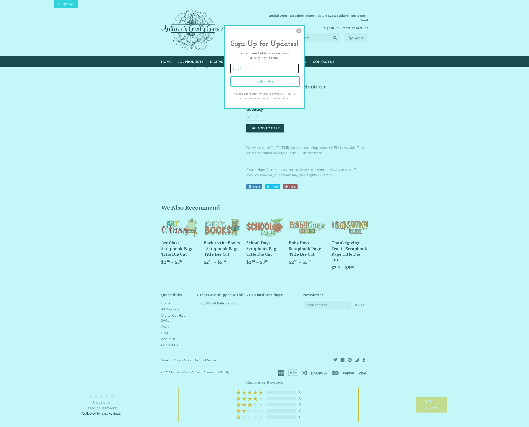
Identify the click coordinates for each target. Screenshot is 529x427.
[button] (298, 30)
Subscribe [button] (265, 81)
